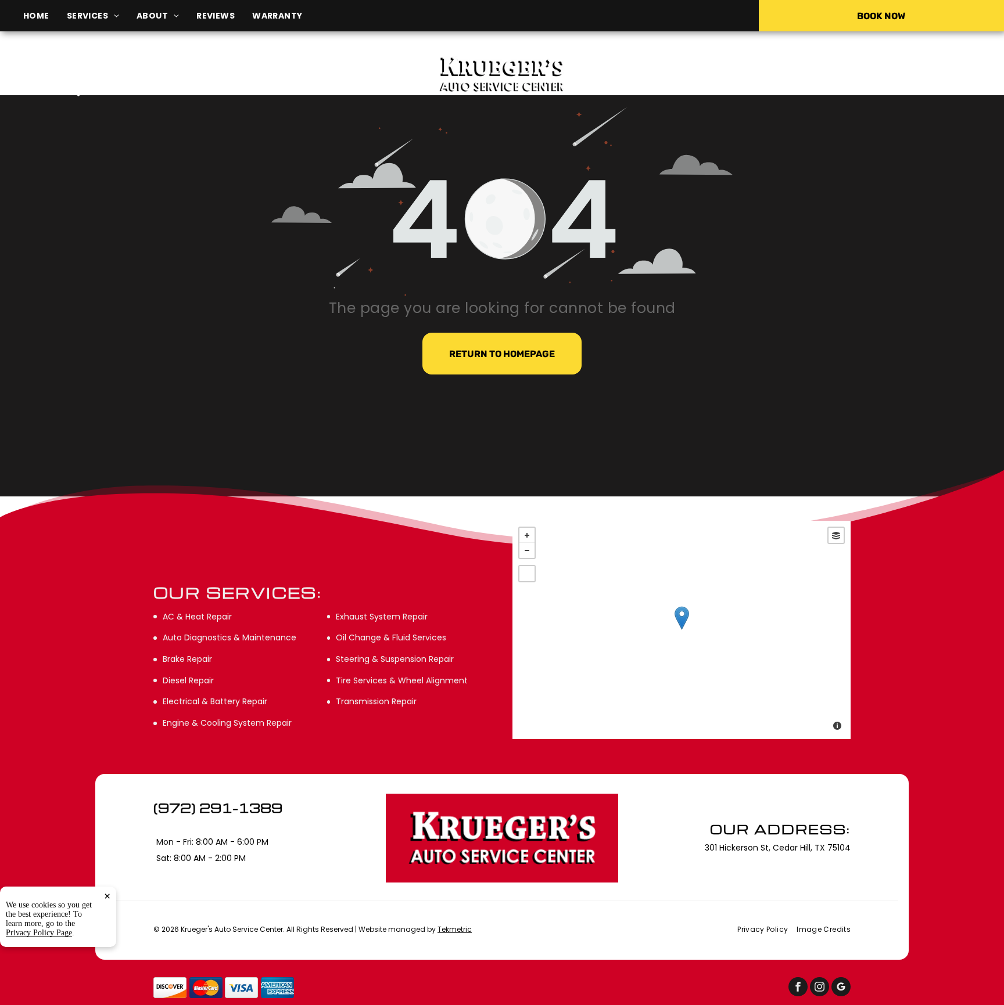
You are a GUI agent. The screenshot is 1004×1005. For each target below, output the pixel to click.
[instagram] (819, 988)
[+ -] (681, 630)
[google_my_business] (841, 988)
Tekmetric (455, 929)
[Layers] (836, 535)
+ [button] (527, 535)
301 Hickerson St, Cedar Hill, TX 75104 (172, 91)
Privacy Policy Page (39, 932)
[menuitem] (45, 16)
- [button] (527, 550)
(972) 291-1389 (839, 74)
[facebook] (798, 988)
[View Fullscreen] (527, 573)
